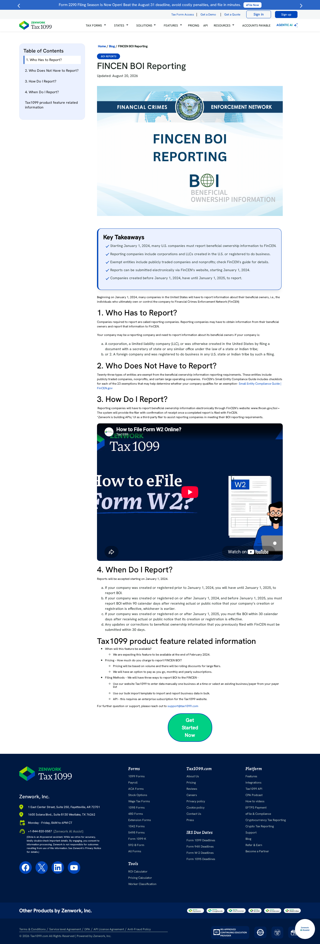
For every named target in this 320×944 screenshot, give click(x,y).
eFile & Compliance (258, 814)
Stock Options (137, 795)
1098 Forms (136, 807)
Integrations (254, 782)
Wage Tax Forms (139, 801)
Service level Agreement (65, 929)
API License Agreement (109, 929)
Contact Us (193, 814)
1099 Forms (136, 776)
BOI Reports (108, 56)
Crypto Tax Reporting (260, 826)
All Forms (134, 851)
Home (102, 46)
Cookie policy (195, 807)
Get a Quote (232, 14)
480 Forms (135, 814)
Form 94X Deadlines (200, 846)
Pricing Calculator (140, 878)
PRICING (193, 25)
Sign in (259, 14)
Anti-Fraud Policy (139, 929)
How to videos (255, 801)
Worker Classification (142, 884)
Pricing (191, 782)
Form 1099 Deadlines (200, 840)
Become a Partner (257, 851)
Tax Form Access (182, 14)
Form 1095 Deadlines (200, 859)
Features (251, 776)
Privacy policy (195, 801)
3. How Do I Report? (40, 81)
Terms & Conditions (32, 929)
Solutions (144, 25)
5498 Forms (136, 832)
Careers (191, 795)
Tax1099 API (254, 789)
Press (190, 820)
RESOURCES (222, 25)
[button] (96, 25)
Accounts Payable (256, 25)
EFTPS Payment (256, 807)
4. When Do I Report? (42, 92)
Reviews (191, 789)
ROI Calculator (138, 871)
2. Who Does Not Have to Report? (51, 70)
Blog (112, 46)
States (119, 25)
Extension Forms (139, 820)
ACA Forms (136, 789)
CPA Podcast (254, 795)
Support (251, 832)
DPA (87, 929)
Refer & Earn (254, 845)
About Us (192, 776)
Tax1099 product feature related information (51, 104)
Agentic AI (284, 25)
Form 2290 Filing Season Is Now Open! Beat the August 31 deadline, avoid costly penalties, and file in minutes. (159, 4)
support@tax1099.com (183, 706)
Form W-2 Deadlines (200, 853)
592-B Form (136, 845)
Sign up (286, 14)
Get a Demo (208, 14)
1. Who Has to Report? (44, 59)
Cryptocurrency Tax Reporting (266, 820)
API (205, 25)
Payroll (133, 782)
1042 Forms (136, 826)
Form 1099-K (137, 839)
